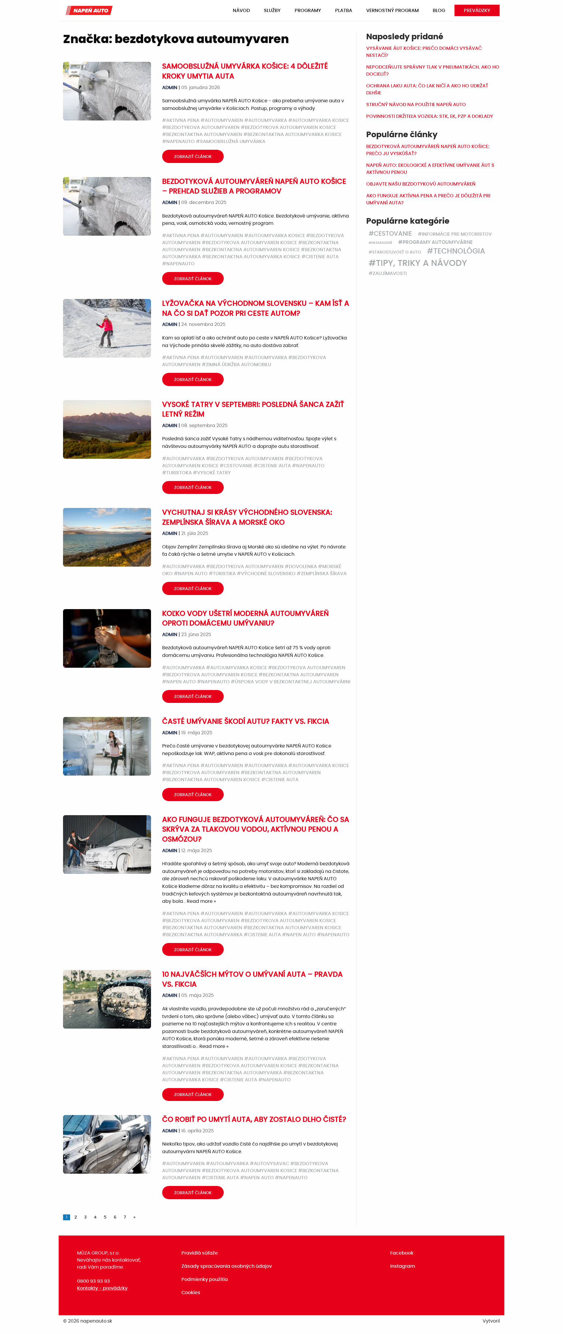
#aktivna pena (180, 120)
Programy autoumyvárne (438, 242)
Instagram (402, 1266)
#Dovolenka (301, 566)
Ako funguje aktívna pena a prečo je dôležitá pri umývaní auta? (428, 199)
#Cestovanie (236, 465)
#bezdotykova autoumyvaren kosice (288, 127)
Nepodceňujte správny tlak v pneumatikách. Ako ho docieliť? (432, 71)
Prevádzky (477, 10)
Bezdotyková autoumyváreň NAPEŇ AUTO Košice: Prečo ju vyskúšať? (427, 150)
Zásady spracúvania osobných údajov (227, 1266)
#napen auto (191, 573)
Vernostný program (392, 10)
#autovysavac (269, 1163)
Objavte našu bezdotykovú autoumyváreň (421, 184)
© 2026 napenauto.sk (87, 1321)
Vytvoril (491, 1321)
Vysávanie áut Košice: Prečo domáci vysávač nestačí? (424, 52)
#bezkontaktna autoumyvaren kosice (251, 249)
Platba (343, 10)
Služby (272, 10)
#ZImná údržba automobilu (236, 364)
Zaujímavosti (390, 273)
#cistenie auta (320, 256)
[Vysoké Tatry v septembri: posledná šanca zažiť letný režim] (107, 429)
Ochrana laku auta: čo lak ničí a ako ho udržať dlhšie (427, 89)
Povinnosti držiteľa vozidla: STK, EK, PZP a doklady (429, 116)
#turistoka (177, 472)
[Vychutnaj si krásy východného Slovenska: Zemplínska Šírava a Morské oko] (107, 537)
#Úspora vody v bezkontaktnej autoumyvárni (290, 681)
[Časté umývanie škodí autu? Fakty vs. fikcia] (107, 746)
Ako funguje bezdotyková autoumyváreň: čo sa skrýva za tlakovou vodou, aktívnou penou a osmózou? (255, 829)
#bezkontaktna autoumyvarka (202, 934)
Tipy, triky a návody (421, 263)
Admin (169, 87)
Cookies (191, 1292)
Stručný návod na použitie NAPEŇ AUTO (416, 104)
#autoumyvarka (265, 120)
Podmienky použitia (205, 1279)
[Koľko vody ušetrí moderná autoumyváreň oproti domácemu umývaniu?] (107, 638)
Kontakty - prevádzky (102, 1288)
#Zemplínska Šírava (322, 573)
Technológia (459, 251)
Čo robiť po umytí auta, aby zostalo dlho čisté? (254, 1119)
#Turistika (222, 573)
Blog (439, 10)
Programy (308, 10)
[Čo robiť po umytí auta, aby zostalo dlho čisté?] (107, 1144)
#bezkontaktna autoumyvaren (202, 134)
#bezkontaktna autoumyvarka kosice (292, 134)
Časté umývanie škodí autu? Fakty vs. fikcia (245, 721)
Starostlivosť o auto (396, 252)
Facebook (401, 1253)
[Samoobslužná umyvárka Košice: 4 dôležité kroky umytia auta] (107, 91)
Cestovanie (393, 234)
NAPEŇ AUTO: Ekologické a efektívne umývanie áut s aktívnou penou (430, 169)
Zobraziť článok (193, 156)
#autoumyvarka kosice (318, 120)
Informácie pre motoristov (457, 234)
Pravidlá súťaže (200, 1253)
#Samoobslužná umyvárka (230, 141)
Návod (241, 10)
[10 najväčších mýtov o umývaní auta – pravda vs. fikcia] (107, 999)
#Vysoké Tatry (212, 472)
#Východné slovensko (266, 573)
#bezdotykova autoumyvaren (201, 127)
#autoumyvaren (222, 120)
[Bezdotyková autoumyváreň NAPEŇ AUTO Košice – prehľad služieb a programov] (107, 206)
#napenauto (178, 141)
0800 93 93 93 (93, 1281)
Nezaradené (382, 242)
